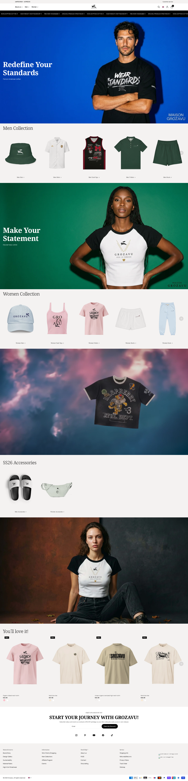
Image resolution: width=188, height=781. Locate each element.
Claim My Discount (110, 726)
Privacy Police (124, 760)
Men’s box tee (53, 695)
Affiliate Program (47, 760)
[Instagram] (76, 735)
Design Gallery (7, 756)
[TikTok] (112, 735)
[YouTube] (94, 735)
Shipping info (124, 753)
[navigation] (181, 153)
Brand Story (7, 753)
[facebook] (103, 735)
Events (44, 763)
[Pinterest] (85, 735)
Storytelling (84, 763)
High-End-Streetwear (10, 767)
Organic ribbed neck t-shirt (11, 695)
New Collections (47, 756)
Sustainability (7, 760)
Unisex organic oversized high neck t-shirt (107, 695)
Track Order (123, 763)
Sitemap (122, 767)
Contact (83, 760)
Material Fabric (7, 763)
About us (18, 7)
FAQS (82, 756)
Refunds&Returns (125, 756)
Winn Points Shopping (49, 753)
